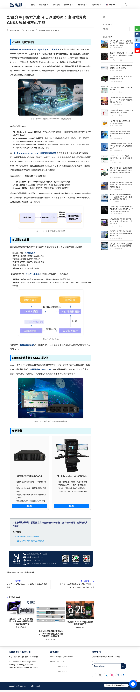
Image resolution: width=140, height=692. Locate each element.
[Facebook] (94, 675)
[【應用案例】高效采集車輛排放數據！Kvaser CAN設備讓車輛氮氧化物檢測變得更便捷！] (104, 101)
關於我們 (95, 5)
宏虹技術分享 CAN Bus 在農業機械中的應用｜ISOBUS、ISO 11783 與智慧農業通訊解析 (121, 43)
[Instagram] (118, 675)
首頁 (33, 5)
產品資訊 (30, 506)
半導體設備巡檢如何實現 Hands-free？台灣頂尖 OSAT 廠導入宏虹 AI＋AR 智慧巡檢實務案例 (121, 197)
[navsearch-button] (125, 5)
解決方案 (67, 5)
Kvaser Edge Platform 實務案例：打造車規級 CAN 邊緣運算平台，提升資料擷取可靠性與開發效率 (121, 209)
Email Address (95, 661)
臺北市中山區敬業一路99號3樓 (26, 657)
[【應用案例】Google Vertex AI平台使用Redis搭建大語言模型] (104, 112)
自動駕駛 (56, 30)
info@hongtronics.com (64, 657)
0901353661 (62, 667)
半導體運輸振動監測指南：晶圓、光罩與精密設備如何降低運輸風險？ (121, 134)
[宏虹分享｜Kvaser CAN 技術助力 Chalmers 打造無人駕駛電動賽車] (104, 246)
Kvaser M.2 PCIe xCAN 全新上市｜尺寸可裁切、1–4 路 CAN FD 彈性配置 (121, 158)
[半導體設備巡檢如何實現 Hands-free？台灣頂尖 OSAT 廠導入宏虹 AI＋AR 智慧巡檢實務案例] (104, 198)
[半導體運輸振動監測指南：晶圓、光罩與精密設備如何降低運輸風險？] (104, 134)
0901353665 (62, 672)
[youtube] (112, 675)
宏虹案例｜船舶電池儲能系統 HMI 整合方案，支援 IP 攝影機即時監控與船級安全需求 (121, 233)
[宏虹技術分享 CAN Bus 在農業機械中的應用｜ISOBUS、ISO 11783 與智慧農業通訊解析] (104, 44)
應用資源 (81, 5)
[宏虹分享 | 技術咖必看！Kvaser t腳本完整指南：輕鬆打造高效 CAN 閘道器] (104, 56)
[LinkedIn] (106, 675)
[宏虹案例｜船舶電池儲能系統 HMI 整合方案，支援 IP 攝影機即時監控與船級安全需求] (104, 234)
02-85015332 (62, 662)
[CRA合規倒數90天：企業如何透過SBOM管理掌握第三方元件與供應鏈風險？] (104, 147)
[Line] (123, 675)
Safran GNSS (18, 572)
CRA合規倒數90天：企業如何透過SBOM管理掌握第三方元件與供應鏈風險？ (121, 146)
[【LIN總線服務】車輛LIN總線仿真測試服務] (104, 89)
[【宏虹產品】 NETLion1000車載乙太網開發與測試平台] (104, 78)
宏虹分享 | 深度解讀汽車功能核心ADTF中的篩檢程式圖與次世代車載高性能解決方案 (51, 633)
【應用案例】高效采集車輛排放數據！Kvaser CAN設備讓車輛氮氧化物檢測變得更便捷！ (121, 100)
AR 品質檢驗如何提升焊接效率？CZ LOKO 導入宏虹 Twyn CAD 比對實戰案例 (121, 221)
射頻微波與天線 (44, 30)
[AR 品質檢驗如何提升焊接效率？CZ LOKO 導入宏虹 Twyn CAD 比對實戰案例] (104, 222)
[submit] (123, 666)
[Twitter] (100, 675)
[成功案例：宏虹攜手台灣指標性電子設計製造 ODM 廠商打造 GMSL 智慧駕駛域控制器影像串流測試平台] (104, 172)
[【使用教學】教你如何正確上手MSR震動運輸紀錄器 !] (104, 123)
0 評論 (120, 47)
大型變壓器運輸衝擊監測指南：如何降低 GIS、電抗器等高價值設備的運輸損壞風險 (121, 185)
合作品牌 (56, 5)
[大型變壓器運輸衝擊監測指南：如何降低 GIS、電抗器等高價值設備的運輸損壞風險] (104, 186)
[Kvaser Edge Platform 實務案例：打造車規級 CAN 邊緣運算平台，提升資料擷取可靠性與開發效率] (104, 210)
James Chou (14, 30)
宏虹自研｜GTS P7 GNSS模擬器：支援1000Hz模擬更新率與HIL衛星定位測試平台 (21, 621)
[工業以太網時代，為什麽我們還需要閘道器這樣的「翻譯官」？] (104, 68)
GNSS (12, 572)
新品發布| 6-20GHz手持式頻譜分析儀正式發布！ (80, 623)
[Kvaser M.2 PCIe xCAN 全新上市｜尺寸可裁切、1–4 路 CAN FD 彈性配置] (104, 159)
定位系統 (26, 572)
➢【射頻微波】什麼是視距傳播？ (28, 537)
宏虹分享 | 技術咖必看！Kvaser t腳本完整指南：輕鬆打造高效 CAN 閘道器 (121, 55)
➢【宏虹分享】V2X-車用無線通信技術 (30, 541)
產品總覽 (42, 5)
